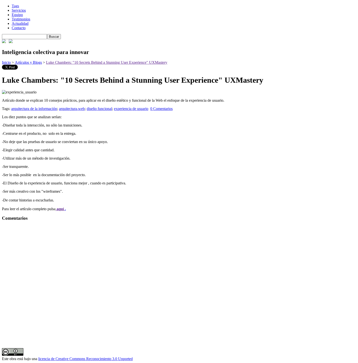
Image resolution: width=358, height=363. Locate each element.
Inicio (6, 62)
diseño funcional (99, 109)
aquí (60, 209)
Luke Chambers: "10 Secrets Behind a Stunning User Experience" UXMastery (106, 62)
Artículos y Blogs (28, 62)
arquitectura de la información (34, 109)
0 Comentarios (161, 109)
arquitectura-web (72, 109)
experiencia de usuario (131, 109)
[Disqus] (179, 286)
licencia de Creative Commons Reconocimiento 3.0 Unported (85, 359)
